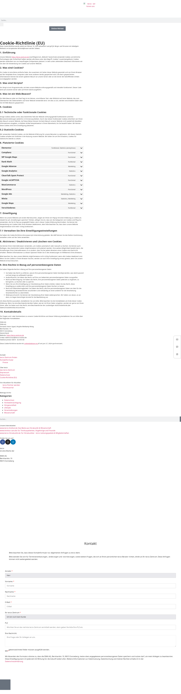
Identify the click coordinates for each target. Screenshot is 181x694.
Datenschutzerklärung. (14, 661)
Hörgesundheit (10, 405)
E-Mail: (8, 602)
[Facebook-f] (2, 442)
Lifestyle (7, 408)
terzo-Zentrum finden (19, 29)
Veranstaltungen (10, 410)
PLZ (6, 623)
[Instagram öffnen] (177, 354)
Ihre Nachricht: (11, 633)
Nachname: (9, 592)
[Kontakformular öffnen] (177, 347)
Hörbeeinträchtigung (12, 402)
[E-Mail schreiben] (177, 339)
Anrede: (8, 571)
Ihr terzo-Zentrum (12, 612)
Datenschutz (9, 400)
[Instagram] (7, 442)
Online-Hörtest (57, 29)
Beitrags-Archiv (5, 393)
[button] (1, 24)
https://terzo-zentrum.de (20, 57)
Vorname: (9, 581)
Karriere (35, 29)
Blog (45, 29)
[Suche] (180, 419)
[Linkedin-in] (13, 442)
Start (4, 29)
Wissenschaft (9, 413)
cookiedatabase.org (31, 343)
